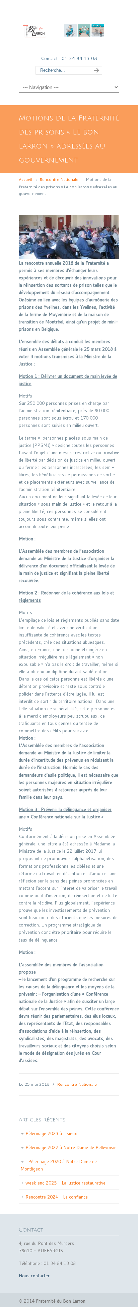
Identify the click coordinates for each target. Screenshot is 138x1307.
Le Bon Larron (69, 27)
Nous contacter (34, 1276)
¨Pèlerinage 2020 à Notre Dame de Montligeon (58, 1165)
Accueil (25, 179)
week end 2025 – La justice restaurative (65, 1183)
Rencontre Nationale (59, 179)
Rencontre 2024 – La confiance (56, 1197)
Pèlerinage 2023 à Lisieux (51, 1133)
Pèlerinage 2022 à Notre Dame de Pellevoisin (71, 1147)
